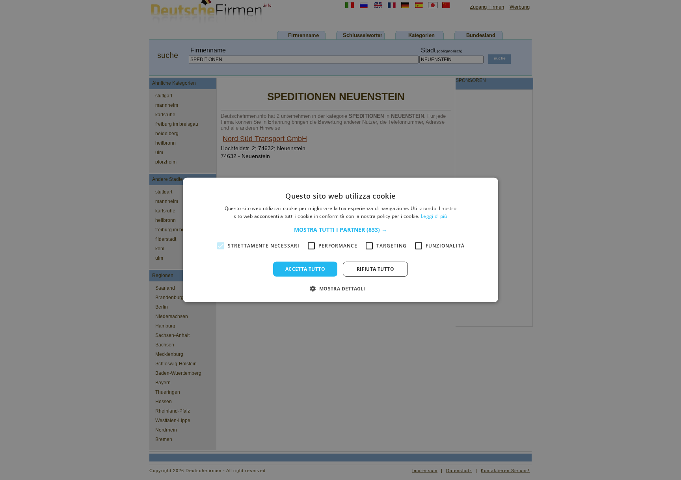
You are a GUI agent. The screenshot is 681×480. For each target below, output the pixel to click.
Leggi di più (434, 216)
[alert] (340, 240)
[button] (340, 229)
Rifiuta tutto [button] (375, 269)
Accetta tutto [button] (305, 269)
